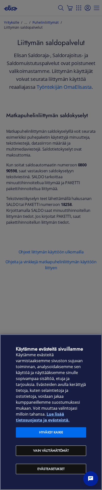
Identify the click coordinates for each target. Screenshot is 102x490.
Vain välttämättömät (51, 450)
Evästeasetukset (51, 469)
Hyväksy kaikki (51, 432)
